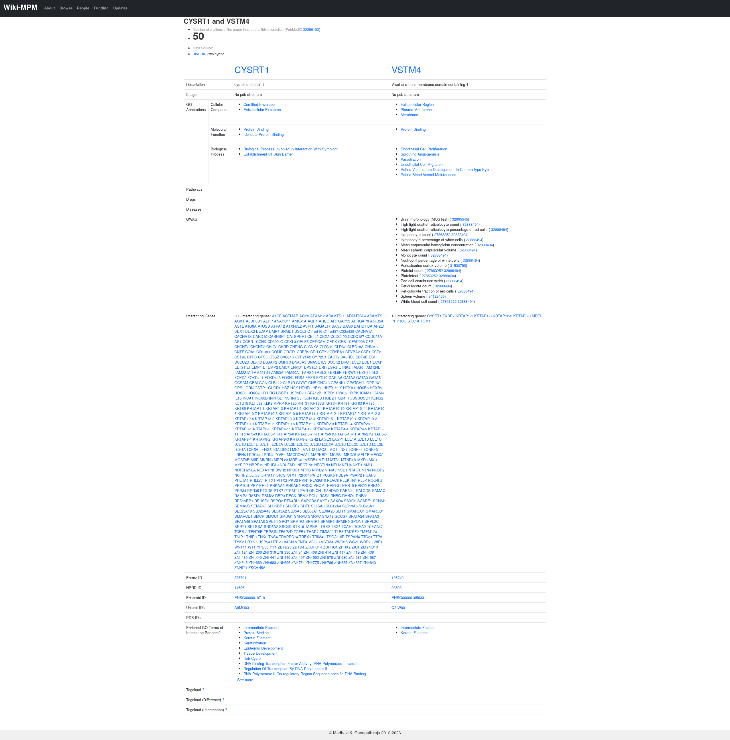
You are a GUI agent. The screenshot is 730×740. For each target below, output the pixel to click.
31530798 (458, 265)
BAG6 (348, 326)
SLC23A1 (366, 506)
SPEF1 (272, 521)
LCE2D (315, 444)
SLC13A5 (350, 506)
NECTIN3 (322, 464)
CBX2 (324, 336)
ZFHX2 (344, 547)
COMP (277, 351)
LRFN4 (240, 454)
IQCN (307, 398)
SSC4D (285, 526)
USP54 (264, 542)
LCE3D (365, 444)
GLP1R (289, 382)
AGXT (239, 321)
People (83, 8)
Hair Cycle (252, 658)
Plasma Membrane (416, 109)
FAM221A (242, 372)
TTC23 (366, 536)
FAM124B (372, 367)
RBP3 (280, 495)
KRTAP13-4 (305, 418)
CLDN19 (326, 346)
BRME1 (287, 331)
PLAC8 (333, 480)
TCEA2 (360, 526)
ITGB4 (340, 398)
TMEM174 (368, 531)
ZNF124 (241, 552)
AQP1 (313, 321)
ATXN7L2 (294, 326)
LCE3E (378, 444)
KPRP (279, 403)
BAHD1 (360, 326)
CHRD (283, 346)
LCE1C (376, 439)
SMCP (259, 516)
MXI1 (373, 459)
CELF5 (303, 341)
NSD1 (342, 470)
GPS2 (239, 387)
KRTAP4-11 (281, 429)
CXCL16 (287, 357)
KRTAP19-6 (285, 423)
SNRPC (314, 516)
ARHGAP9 (360, 321)
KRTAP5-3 (248, 434)
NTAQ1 (354, 470)
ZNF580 (340, 557)
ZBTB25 (284, 547)
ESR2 (332, 367)
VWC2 (339, 542)
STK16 (298, 526)
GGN (263, 382)
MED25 (350, 454)
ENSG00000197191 (250, 597)
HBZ (285, 387)
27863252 (442, 234)
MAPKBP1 (320, 454)
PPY (254, 485)
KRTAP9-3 (280, 439)
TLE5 (338, 531)
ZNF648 (241, 562)
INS (286, 398)
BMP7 (274, 331)
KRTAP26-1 (363, 423)
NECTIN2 (305, 464)
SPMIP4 (312, 521)
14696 (239, 587)
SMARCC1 (356, 511)
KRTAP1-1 (255, 408)
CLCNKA (311, 346)
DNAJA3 (299, 362)
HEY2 (317, 387)
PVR (304, 490)
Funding (101, 8)
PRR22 (361, 485)
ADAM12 (317, 315)
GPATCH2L (356, 382)
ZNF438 (367, 552)
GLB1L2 (275, 382)
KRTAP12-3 (370, 413)
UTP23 (277, 542)
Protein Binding (256, 129)
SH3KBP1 (275, 506)
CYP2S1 (319, 357)
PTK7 (278, 490)
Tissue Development (260, 653)
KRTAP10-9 (288, 413)
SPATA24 (356, 516)
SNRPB (300, 516)
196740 (397, 577)
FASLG (321, 372)
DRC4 (346, 362)
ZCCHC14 (313, 547)
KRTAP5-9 (322, 434)
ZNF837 (355, 562)
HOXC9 (253, 393)
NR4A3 (330, 470)
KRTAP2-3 (325, 423)
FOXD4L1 (255, 377)
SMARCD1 (375, 511)
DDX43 (256, 362)
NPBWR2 (278, 470)
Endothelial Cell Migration (422, 164)
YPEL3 (262, 547)
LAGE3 (325, 439)
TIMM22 (326, 531)
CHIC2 (271, 346)
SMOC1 (272, 516)
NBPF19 (256, 464)
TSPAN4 (353, 536)
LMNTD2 (308, 449)
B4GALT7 (322, 326)
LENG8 (265, 449)
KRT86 (240, 408)
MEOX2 (376, 454)
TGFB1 (299, 531)
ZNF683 (269, 562)
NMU (368, 464)
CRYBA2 (352, 351)
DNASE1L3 (316, 362)
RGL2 (313, 495)
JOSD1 (364, 398)
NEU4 (347, 464)
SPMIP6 (327, 521)
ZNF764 (298, 562)
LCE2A (277, 444)
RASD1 (254, 495)
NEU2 (336, 464)
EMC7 (284, 367)
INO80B (261, 398)
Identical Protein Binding (264, 134)
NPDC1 (293, 470)
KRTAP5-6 (285, 434)
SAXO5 (350, 500)
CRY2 (323, 351)
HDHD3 (305, 387)
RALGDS (363, 490)
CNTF (239, 351)
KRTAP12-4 (244, 418)
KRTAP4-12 (301, 429)
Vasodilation (411, 159)
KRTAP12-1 (329, 413)
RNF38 (361, 495)
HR (263, 393)
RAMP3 (240, 495)
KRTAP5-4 (266, 434)
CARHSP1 (277, 336)
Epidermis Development (263, 648)
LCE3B (340, 444)
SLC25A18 (243, 511)
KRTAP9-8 (298, 439)
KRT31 (303, 403)
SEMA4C (258, 506)
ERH (323, 367)
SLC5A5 (294, 511)
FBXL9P (335, 372)
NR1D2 (318, 470)
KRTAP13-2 (264, 418)
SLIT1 (341, 511)
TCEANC (374, 526)
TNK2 (262, 536)
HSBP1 (282, 393)
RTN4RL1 (292, 500)
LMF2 (294, 449)
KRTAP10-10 (333, 408)
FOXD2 (240, 377)
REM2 (302, 495)
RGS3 (324, 495)
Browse (65, 8)
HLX (338, 387)
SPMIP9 (343, 521)
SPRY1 (240, 526)
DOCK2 (333, 362)
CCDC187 (356, 336)
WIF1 (378, 542)
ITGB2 (328, 398)
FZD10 (321, 377)
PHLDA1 (257, 480)
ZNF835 (340, 562)
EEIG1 (240, 367)
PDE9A (342, 475)
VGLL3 (314, 542)
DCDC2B (241, 362)
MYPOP (241, 464)
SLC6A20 (326, 511)
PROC (307, 485)
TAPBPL (312, 526)
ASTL (239, 326)
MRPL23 (281, 459)
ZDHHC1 (330, 547)
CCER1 (249, 341)
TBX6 (335, 526)
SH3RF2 (292, 506)
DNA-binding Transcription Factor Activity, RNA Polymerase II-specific (302, 663)
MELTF (363, 454)
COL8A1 (263, 351)
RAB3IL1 (347, 490)
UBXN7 (251, 542)
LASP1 (338, 439)
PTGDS (266, 490)
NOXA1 (263, 470)
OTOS (281, 475)
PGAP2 (355, 475)
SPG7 (284, 521)
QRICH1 (316, 490)
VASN (289, 542)
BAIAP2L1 (376, 326)
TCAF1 (347, 526)
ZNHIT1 (240, 567)
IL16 (238, 398)
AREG (324, 321)
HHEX (328, 387)
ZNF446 (283, 557)
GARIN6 (335, 377)
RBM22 (268, 495)
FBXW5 (349, 372)
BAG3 (337, 326)
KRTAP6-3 (378, 434)
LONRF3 (371, 449)
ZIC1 (356, 547)
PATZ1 (315, 475)
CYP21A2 (303, 357)
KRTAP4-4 (339, 429)
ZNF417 (338, 552)
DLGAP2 (270, 362)
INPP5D (275, 398)
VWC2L (352, 542)
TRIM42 (318, 536)
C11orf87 (330, 331)
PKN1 (304, 480)
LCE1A (350, 439)
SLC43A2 (279, 511)
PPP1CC (399, 321)
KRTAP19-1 (346, 418)
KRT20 (291, 403)
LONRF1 (356, 449)
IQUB (317, 398)
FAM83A (276, 372)
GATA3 (362, 377)
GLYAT (301, 382)
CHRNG (296, 346)
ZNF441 (269, 557)
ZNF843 (369, 562)
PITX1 (270, 480)
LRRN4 (267, 454)
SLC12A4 (333, 506)
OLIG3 (254, 475)
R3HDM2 (331, 490)
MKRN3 (266, 459)
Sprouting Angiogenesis (420, 154)
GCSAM (241, 382)
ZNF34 (297, 552)
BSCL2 (300, 331)
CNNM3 (371, 346)
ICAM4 (378, 393)
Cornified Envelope (259, 104)
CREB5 (303, 351)
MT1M (324, 459)
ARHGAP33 (340, 321)
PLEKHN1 (348, 480)
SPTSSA (255, 526)
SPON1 (357, 521)
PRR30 (374, 485)
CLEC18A (355, 346)
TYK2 (239, 542)
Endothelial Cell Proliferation (424, 149)
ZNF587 (369, 557)
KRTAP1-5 (292, 408)
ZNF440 (255, 557)
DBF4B (362, 357)
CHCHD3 (257, 346)
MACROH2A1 (298, 454)
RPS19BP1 (243, 500)
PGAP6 (369, 475)
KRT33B (317, 403)
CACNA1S (243, 336)
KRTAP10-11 (356, 408)
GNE (312, 382)
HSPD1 (329, 393)
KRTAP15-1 (326, 418)
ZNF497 (298, 557)
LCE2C (302, 444)
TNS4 (273, 536)
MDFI (536, 315)
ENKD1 (297, 367)
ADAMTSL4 (356, 315)
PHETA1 (241, 480)
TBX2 (325, 526)
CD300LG (275, 341)
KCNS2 (377, 398)
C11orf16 (314, 331)
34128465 (437, 296)
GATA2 (349, 377)
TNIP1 (239, 536)
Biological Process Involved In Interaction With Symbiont (291, 149)
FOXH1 (288, 377)
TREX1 (305, 536)
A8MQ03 (241, 607)
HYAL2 (341, 393)
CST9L (240, 357)
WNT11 (240, 547)
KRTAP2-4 (343, 423)
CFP (369, 341)
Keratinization (255, 643)
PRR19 (348, 485)
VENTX (301, 542)
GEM (253, 382)
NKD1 (357, 464)
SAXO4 (336, 500)
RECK (291, 495)
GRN (250, 387)
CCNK (261, 341)
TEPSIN (270, 531)
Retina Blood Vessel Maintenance (428, 174)
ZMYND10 (369, 547)
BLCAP (262, 331)
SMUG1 (286, 516)
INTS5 (296, 398)
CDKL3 (290, 341)
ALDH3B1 (254, 321)
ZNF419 (353, 552)
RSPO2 (276, 500)
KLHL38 (255, 403)
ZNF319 (269, 552)
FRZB (310, 377)
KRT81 (343, 403)
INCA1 (248, 398)
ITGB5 (351, 398)
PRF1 (264, 485)
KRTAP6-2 (359, 434)
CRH (314, 351)
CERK (332, 341)
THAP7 (313, 531)
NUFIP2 (241, 475)
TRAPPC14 (288, 536)
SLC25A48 (261, 511)
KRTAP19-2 (367, 418)
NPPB (306, 470)
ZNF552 (312, 557)
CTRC (252, 357)
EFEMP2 (270, 367)
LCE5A (252, 449)
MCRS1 (336, 454)
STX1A (413, 321)
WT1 (252, 547)
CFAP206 (357, 341)
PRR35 (253, 490)
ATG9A (251, 326)
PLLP (362, 480)
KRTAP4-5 (358, 429)
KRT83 (356, 403)
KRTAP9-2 (261, 439)
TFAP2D (286, 531)
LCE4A (240, 449)
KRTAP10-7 (247, 413)
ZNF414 (324, 552)
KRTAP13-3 (285, 418)
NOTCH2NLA (245, 470)
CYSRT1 (252, 69)
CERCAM (318, 341)
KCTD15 (241, 403)
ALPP (268, 321)
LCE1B (363, 439)
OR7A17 (268, 475)
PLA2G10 (318, 480)
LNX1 (343, 449)
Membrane (409, 114)
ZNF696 (283, 562)
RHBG (335, 495)
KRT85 (368, 403)
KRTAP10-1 (312, 408)
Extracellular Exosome (262, 109)
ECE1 (367, 362)
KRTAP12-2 (350, 413)
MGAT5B (242, 459)
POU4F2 (375, 480)
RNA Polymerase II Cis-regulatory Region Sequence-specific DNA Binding (305, 673)
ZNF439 (241, 557)
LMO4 (332, 449)
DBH (372, 357)
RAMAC (378, 490)
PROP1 (319, 485)
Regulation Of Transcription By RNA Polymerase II (285, 668)
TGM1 (426, 321)
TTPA (377, 536)
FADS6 (357, 367)
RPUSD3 (261, 500)
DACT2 (333, 357)
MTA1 (335, 459)
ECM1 (378, 362)
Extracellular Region (417, 104)
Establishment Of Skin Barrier (268, 154)
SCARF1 (364, 500)
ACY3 (304, 315)
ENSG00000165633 (408, 597)
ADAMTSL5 (376, 315)
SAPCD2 (308, 500)
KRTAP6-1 (341, 434)
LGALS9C (281, 449)
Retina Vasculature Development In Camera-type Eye (445, 169)
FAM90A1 (293, 372)
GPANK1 (338, 382)
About (49, 8)
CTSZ (274, 357)
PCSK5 (329, 475)
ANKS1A (299, 321)
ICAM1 (365, 393)
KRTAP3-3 (261, 429)
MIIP (255, 459)
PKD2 (293, 480)
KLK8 (268, 403)
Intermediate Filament (261, 627)
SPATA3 (372, 516)
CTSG (263, 357)
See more (245, 679)
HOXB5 (362, 387)
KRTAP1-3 (274, 408)
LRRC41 (254, 454)
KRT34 (331, 403)
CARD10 (260, 336)
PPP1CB (241, 485)
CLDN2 (340, 346)
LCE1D (240, 444)
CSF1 (365, 351)
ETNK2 (344, 367)
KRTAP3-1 (243, 429)
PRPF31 (334, 485)
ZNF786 (326, 562)
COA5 (250, 351)
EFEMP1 (254, 367)
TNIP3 (251, 536)
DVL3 (356, 362)
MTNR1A (348, 459)
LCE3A (327, 444)
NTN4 (366, 470)
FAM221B (260, 372)
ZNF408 (310, 552)
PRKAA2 (277, 485)
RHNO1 (348, 495)
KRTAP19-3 (244, 423)
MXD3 (362, 459)
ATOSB (264, 326)
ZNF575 (326, 557)
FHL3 (373, 372)
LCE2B (290, 444)
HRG (271, 393)
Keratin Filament (257, 637)
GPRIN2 (373, 382)
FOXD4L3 (273, 377)
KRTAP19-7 (305, 423)
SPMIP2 (297, 521)
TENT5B (255, 531)
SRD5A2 (271, 526)
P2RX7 (303, 475)
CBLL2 (313, 336)
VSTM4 (406, 69)
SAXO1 (323, 500)
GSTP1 (261, 387)
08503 (397, 587)
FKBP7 (449, 315)
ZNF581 (355, 557)
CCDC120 (338, 336)
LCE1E (252, 444)
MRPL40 (296, 459)
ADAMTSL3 (335, 315)
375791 (240, 577)
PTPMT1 (291, 490)
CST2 (376, 351)
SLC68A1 (310, 511)
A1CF (276, 315)
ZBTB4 (298, 547)
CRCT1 (290, 351)
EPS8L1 (311, 367)
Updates (120, 8)
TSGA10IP (335, 536)
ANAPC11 (282, 321)
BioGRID (199, 53)
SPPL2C (371, 521)
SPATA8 (258, 521)
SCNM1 (379, 500)
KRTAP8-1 (243, 439)
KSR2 (313, 439)
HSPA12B (313, 393)
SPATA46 (242, 521)
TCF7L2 (240, 531)
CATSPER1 (296, 336)
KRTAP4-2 (321, 429)
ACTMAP (290, 315)
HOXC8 (240, 393)
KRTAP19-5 (264, 423)
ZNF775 (312, 562)
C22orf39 (346, 331)
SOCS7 (341, 516)
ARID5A (377, 321)
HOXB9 (376, 387)
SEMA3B (242, 506)
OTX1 (291, 475)
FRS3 (299, 377)
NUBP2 (378, 470)
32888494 (470, 224)
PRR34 (240, 490)
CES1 (343, 341)
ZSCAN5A (256, 567)
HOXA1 (349, 387)
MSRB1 (311, 459)
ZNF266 (255, 552)
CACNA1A (364, 331)
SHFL (305, 506)
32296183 (311, 29)
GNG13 (323, 382)
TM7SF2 (351, 531)
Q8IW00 (398, 607)
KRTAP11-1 (309, 413)
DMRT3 (284, 362)
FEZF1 (362, 372)
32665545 (460, 219)
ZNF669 (255, 562)
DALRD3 (347, 357)
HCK (294, 387)
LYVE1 (280, 454)
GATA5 (375, 377)
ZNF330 (283, 552)
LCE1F (265, 444)
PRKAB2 (293, 485)
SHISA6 (318, 506)
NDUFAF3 (288, 464)
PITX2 (282, 480)
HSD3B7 (296, 393)
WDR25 (366, 542)
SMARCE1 (243, 516)
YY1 (273, 547)
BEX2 (250, 331)
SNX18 (328, 516)
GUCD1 (274, 387)
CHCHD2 (241, 346)
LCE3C (352, 444)
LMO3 (321, 449)
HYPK (353, 393)
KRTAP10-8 (267, 413)
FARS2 (308, 372)
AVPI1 (308, 326)
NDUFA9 (271, 464)
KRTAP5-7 (304, 434)
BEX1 (239, 331)
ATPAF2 (278, 326)
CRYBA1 (337, 351)
